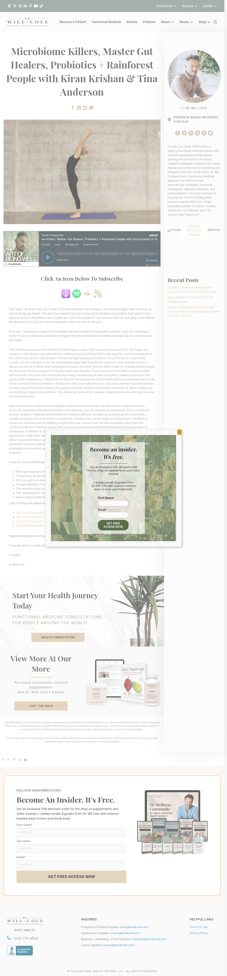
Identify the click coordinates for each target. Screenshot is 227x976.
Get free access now (113, 525)
